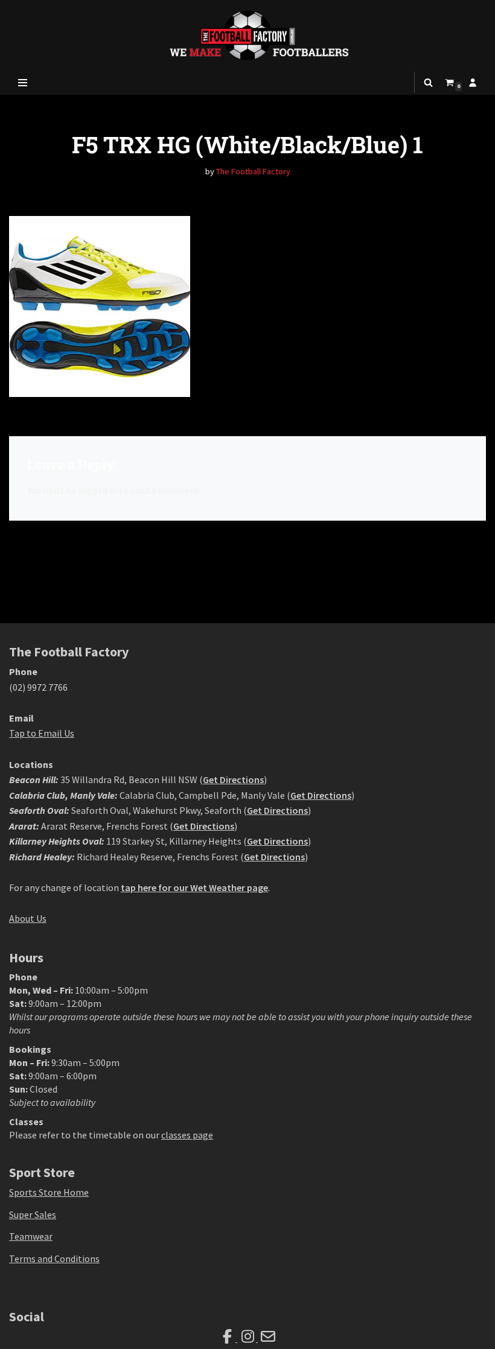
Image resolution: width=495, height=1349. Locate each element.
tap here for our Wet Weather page (194, 887)
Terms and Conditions (54, 1258)
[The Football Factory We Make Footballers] (247, 35)
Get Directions (233, 779)
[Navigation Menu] (22, 82)
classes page (187, 1135)
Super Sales (32, 1214)
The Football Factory (253, 171)
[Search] (428, 82)
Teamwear (31, 1236)
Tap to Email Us (41, 733)
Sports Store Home (49, 1192)
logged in (97, 490)
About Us (27, 918)
